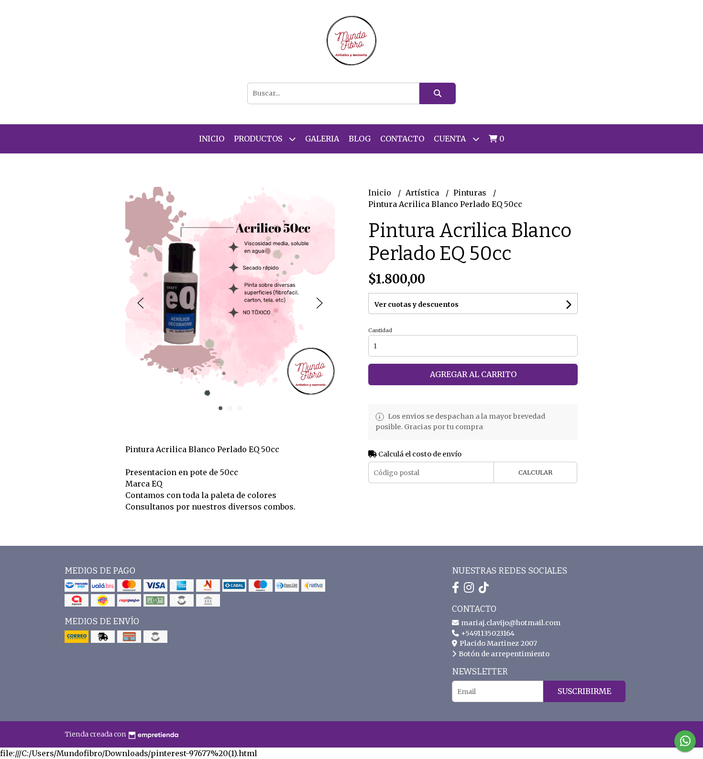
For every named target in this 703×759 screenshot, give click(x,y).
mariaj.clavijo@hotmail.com (510, 622)
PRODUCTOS (259, 138)
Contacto (402, 138)
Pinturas (470, 192)
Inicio (211, 138)
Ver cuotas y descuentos (416, 304)
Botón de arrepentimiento (503, 654)
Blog (360, 138)
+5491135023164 (487, 633)
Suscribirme (584, 691)
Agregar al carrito (473, 374)
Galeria (322, 138)
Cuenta (451, 138)
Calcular (535, 472)
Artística (423, 192)
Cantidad (380, 330)
